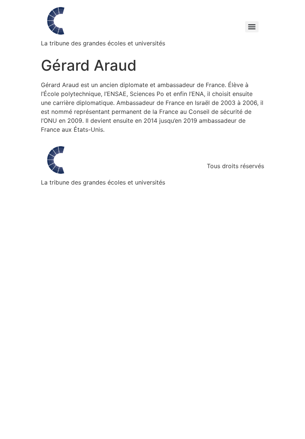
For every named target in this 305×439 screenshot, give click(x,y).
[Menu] (252, 26)
